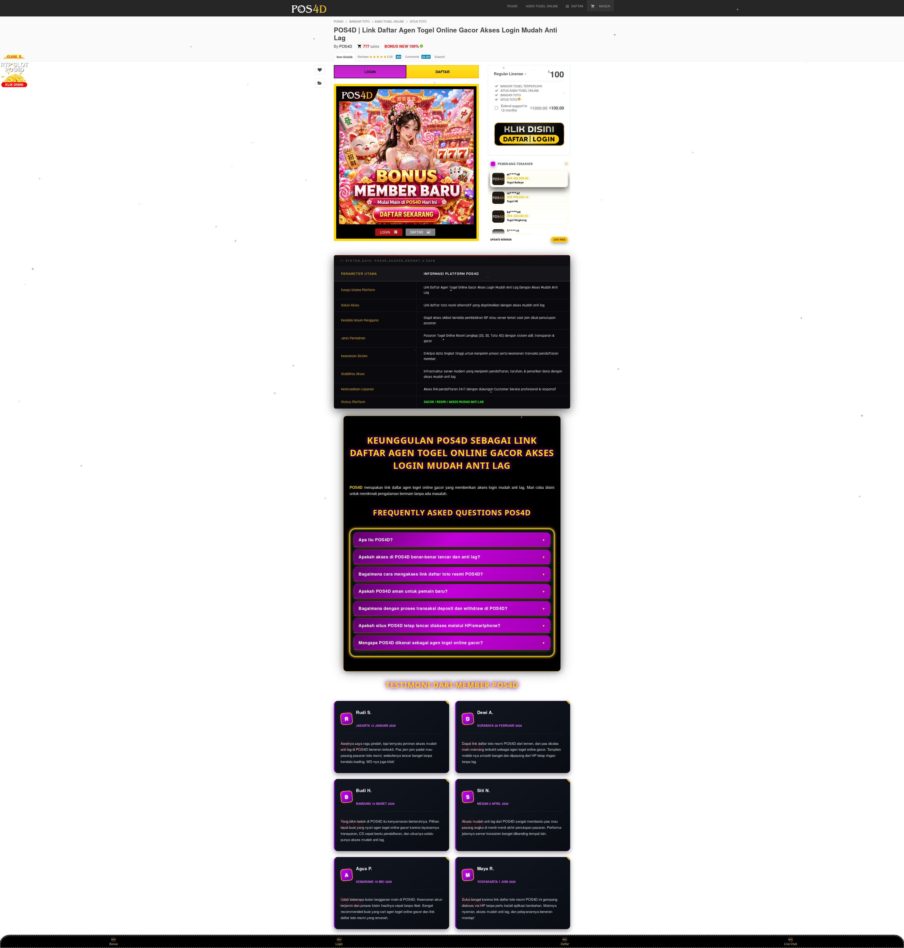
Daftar (565, 944)
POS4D (338, 21)
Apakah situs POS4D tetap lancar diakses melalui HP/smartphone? (429, 625)
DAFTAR (443, 71)
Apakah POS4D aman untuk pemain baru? (403, 591)
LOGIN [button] (385, 232)
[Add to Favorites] (319, 70)
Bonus (113, 944)
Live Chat (790, 944)
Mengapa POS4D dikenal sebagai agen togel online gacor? (421, 643)
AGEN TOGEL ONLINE (389, 21)
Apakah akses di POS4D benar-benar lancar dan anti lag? (419, 557)
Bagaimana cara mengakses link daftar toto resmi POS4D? (421, 574)
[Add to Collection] (319, 83)
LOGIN (370, 71)
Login (339, 944)
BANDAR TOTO (359, 21)
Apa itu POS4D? (376, 540)
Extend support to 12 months (532, 108)
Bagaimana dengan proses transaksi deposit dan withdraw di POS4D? (433, 608)
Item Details (345, 57)
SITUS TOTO (418, 21)
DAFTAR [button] (416, 232)
